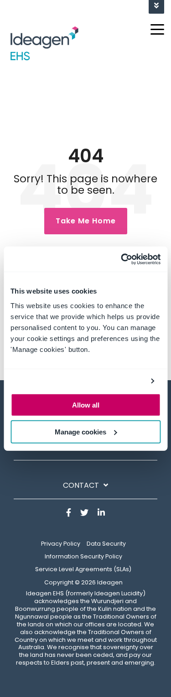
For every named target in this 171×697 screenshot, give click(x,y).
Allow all (85, 405)
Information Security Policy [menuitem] (83, 556)
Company (81, 446)
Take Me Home (86, 221)
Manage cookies (80, 431)
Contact (81, 485)
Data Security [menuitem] (106, 543)
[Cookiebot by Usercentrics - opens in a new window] (122, 259)
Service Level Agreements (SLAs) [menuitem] (83, 569)
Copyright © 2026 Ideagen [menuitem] (83, 582)
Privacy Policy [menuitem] (60, 543)
